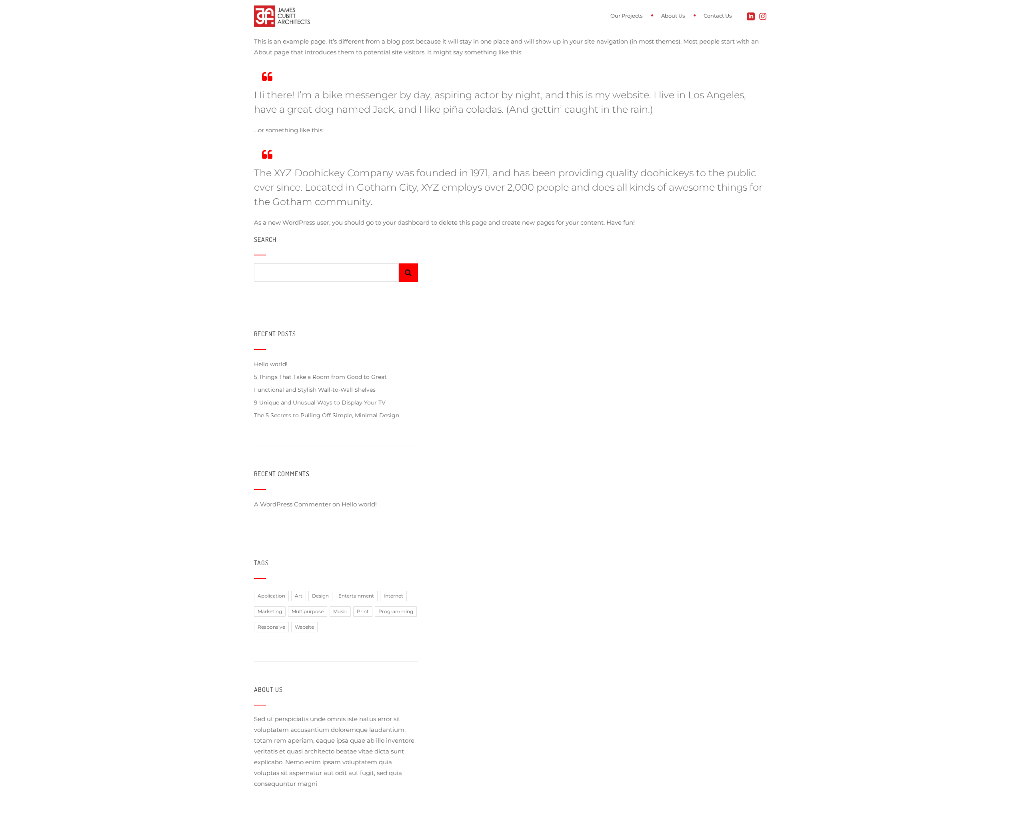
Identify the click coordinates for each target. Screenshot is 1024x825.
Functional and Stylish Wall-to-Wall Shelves (315, 389)
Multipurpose (308, 611)
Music (340, 611)
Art (298, 596)
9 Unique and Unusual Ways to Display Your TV (320, 402)
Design (320, 596)
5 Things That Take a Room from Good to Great (320, 377)
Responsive (271, 627)
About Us (673, 15)
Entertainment (356, 596)
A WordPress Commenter (292, 504)
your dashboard (406, 222)
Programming (395, 611)
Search (265, 239)
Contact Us (718, 15)
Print (363, 611)
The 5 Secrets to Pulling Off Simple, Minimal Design (326, 415)
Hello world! (271, 364)
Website (304, 627)
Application (271, 596)
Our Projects (626, 15)
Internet (393, 596)
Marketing (270, 611)
